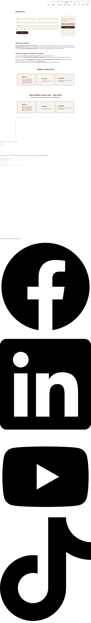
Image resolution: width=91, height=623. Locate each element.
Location (61, 78)
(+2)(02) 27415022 (28, 80)
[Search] (88, 2)
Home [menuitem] (48, 4)
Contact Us (66, 1)
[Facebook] (45, 331)
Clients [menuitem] (83, 4)
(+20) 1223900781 (28, 82)
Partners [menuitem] (87, 4)
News (62, 1)
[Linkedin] (45, 435)
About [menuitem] (79, 4)
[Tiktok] (45, 620)
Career (58, 1)
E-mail (44, 79)
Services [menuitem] (74, 4)
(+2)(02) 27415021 (28, 79)
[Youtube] (45, 516)
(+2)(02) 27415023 (28, 81)
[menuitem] (54, 5)
